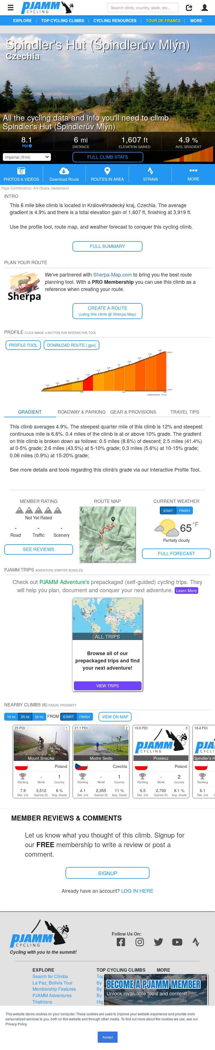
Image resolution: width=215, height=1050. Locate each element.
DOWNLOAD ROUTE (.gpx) (71, 345)
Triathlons (42, 1002)
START (68, 716)
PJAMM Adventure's (64, 582)
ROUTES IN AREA (107, 179)
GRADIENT (30, 412)
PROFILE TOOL (23, 345)
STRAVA (150, 179)
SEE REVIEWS (38, 549)
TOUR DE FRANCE (163, 20)
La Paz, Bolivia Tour (52, 983)
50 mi (39, 716)
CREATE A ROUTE (107, 311)
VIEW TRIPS (107, 685)
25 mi (25, 716)
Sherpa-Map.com (112, 274)
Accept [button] (107, 1037)
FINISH (84, 716)
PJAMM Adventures (52, 995)
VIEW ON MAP (115, 716)
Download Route (64, 179)
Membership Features (54, 989)
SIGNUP (107, 872)
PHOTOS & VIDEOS (21, 179)
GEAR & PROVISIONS (133, 412)
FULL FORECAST (176, 553)
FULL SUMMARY (107, 246)
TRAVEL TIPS (184, 412)
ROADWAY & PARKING (82, 412)
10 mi (11, 716)
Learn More (186, 590)
